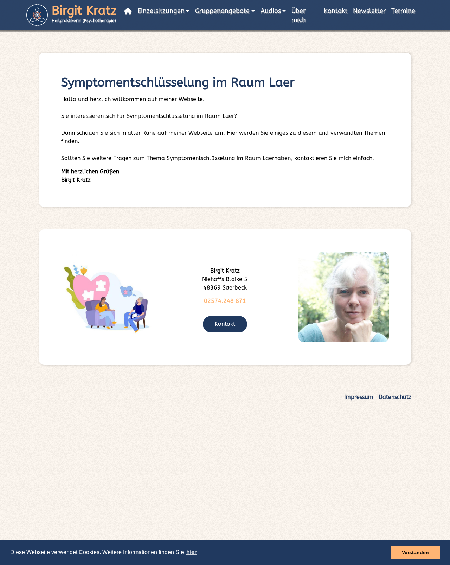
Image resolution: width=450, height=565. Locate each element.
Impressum (358, 397)
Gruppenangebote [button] (222, 11)
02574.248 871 (225, 301)
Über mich (298, 15)
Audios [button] (271, 11)
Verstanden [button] (415, 552)
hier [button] (191, 552)
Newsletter (369, 11)
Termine (403, 11)
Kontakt (335, 11)
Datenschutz (395, 397)
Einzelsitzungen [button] (161, 11)
